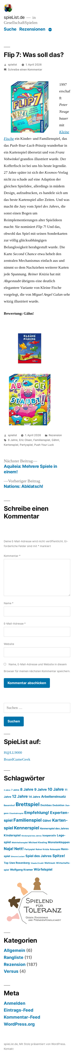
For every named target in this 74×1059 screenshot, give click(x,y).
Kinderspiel (12, 835)
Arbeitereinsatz (53, 796)
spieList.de (14, 17)
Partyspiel (26, 444)
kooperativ (49, 835)
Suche (10, 29)
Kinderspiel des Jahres (32, 836)
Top (6, 862)
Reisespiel (55, 849)
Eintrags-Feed (18, 1010)
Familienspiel (41, 440)
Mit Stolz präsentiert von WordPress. (42, 1044)
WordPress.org (19, 1024)
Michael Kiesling (38, 842)
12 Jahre (20, 796)
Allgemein (14, 950)
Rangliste (13, 957)
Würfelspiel (43, 869)
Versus (11, 971)
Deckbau (46, 805)
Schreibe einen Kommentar (25, 69)
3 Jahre (7, 790)
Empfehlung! (36, 812)
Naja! (8, 848)
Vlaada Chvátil (37, 863)
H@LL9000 (13, 752)
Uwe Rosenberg (19, 862)
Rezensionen (32, 29)
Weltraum (49, 863)
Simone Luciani (18, 856)
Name (8, 603)
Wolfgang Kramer (21, 869)
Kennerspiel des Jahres (54, 828)
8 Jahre (13, 440)
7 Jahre (15, 789)
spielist (12, 64)
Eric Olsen (25, 440)
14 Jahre (34, 796)
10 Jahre (56, 789)
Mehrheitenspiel (20, 842)
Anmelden (14, 1003)
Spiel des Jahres (38, 856)
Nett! (19, 848)
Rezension (55, 435)
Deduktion (58, 805)
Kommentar (12, 555)
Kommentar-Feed (22, 1017)
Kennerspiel (26, 827)
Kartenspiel (11, 444)
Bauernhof (9, 805)
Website (9, 644)
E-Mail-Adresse (15, 623)
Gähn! (55, 440)
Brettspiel (28, 804)
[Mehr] (50, 30)
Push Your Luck (44, 444)
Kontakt (9, 1048)
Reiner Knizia (42, 849)
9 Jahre (40, 789)
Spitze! (58, 856)
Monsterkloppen (59, 842)
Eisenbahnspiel (16, 813)
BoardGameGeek (17, 759)
